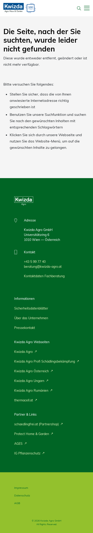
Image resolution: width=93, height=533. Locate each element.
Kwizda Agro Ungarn (29, 381)
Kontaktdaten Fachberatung (44, 276)
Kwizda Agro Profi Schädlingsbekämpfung (45, 361)
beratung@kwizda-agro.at (43, 267)
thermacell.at (24, 400)
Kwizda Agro (24, 352)
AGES (18, 444)
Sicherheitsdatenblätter (31, 308)
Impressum (21, 487)
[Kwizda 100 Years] (31, 8)
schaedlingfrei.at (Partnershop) (37, 424)
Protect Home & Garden (32, 434)
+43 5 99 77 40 (35, 262)
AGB (17, 503)
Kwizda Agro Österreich (32, 371)
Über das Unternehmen (31, 318)
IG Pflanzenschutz (27, 453)
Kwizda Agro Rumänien (31, 391)
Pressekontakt (24, 328)
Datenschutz (22, 495)
